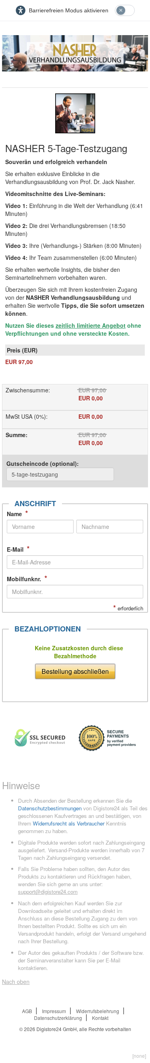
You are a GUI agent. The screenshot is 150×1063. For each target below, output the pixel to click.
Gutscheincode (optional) (42, 463)
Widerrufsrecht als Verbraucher (68, 823)
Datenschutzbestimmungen (50, 808)
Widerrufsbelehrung (97, 1011)
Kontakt (100, 1017)
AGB (27, 1011)
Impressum (54, 1011)
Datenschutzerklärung (58, 1017)
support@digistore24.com (48, 891)
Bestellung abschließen (75, 671)
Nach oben (16, 982)
